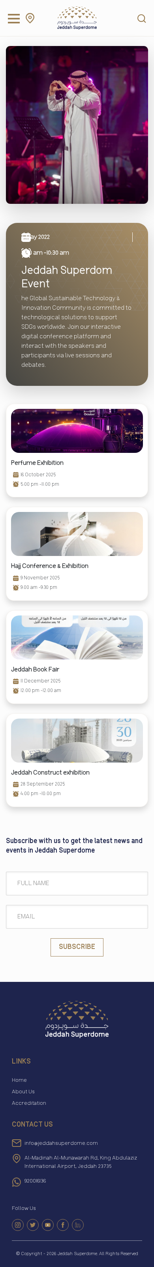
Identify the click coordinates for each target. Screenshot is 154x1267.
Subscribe (77, 947)
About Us (23, 1091)
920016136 (35, 1181)
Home (19, 1080)
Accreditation (29, 1103)
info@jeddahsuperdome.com (61, 1143)
